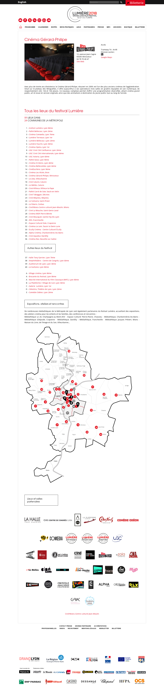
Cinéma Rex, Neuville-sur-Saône (42, 239)
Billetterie (137, 3)
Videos (62, 628)
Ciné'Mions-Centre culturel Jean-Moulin (82, 614)
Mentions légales (89, 628)
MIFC (108, 27)
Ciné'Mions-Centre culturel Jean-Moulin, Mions (49, 207)
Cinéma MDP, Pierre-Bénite (40, 213)
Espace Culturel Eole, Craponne (42, 223)
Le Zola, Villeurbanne (38, 178)
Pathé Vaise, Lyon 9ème (39, 160)
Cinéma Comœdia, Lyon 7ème (41, 134)
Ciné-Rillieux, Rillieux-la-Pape (41, 188)
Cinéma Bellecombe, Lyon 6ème (42, 166)
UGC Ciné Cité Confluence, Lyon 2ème (45, 150)
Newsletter (104, 628)
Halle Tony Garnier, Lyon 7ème (42, 257)
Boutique (128, 27)
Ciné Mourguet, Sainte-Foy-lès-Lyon (44, 217)
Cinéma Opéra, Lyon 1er (39, 147)
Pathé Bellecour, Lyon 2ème (41, 131)
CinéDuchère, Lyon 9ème (39, 169)
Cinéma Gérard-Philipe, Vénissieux (44, 175)
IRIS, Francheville (36, 220)
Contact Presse (65, 626)
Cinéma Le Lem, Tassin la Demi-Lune (44, 226)
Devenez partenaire (83, 626)
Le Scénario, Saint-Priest (39, 201)
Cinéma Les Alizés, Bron (39, 172)
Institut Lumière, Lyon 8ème (41, 128)
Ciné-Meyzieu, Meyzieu (39, 198)
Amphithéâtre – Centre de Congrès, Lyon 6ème (49, 260)
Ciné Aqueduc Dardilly (38, 236)
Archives (117, 27)
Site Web (80, 61)
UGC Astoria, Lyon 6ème (39, 156)
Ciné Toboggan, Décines (39, 194)
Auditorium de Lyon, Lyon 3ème (42, 264)
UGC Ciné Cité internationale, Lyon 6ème (46, 153)
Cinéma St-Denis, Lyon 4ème (41, 163)
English (22, 2)
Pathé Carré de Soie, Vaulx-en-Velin (44, 191)
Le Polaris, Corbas (36, 204)
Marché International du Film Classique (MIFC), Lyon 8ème (54, 279)
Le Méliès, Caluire (36, 185)
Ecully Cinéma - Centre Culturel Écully (45, 229)
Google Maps (106, 57)
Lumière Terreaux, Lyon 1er (40, 137)
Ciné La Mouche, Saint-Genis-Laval (43, 210)
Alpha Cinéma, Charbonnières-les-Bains (46, 232)
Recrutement (73, 628)
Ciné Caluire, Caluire (38, 182)
